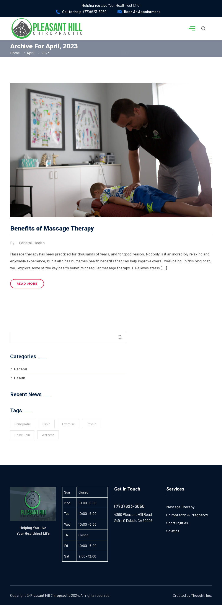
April (30, 52)
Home (15, 52)
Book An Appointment (142, 11)
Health (39, 242)
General (25, 242)
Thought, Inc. (201, 595)
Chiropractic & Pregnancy (187, 515)
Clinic (46, 424)
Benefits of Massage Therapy (52, 228)
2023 (45, 52)
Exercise (68, 424)
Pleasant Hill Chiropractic (50, 595)
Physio (91, 424)
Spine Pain (22, 435)
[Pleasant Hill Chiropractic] (47, 28)
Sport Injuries (177, 523)
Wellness (48, 435)
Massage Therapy (180, 507)
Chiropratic (23, 424)
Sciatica (173, 531)
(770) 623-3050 (94, 11)
